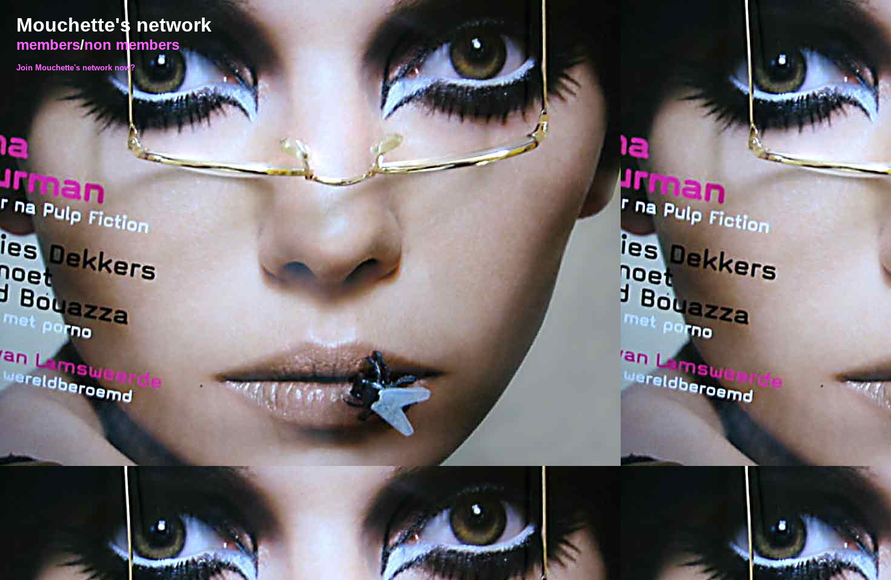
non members (131, 44)
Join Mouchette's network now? (75, 67)
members (48, 44)
